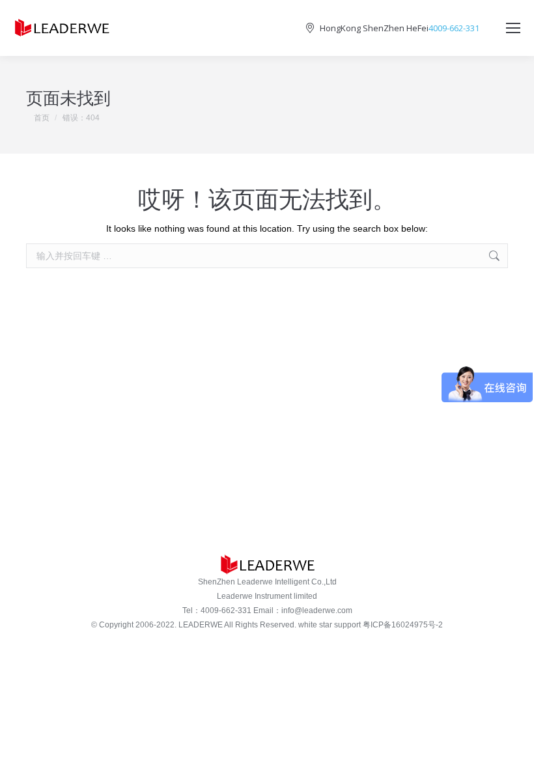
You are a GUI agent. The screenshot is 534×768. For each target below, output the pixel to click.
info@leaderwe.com (316, 610)
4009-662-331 (454, 28)
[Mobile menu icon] (513, 28)
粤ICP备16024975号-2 (403, 624)
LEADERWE (200, 624)
